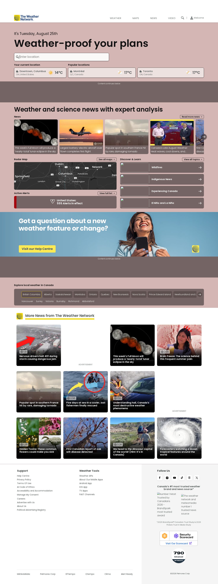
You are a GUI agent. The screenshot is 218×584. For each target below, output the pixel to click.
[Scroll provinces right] (199, 294)
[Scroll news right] (204, 137)
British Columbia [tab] (31, 294)
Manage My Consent (28, 494)
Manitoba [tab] (80, 294)
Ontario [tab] (93, 294)
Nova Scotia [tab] (138, 294)
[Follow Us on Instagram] (167, 478)
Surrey (39, 301)
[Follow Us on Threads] (189, 478)
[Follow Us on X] (197, 478)
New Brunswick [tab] (121, 294)
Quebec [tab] (105, 294)
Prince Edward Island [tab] (160, 294)
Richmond (73, 301)
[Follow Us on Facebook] (159, 478)
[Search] (182, 17)
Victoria (50, 301)
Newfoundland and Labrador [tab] (190, 294)
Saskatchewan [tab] (63, 294)
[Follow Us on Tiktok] (182, 478)
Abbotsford (88, 301)
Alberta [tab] (48, 294)
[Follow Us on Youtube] (174, 478)
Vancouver (27, 301)
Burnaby (61, 301)
